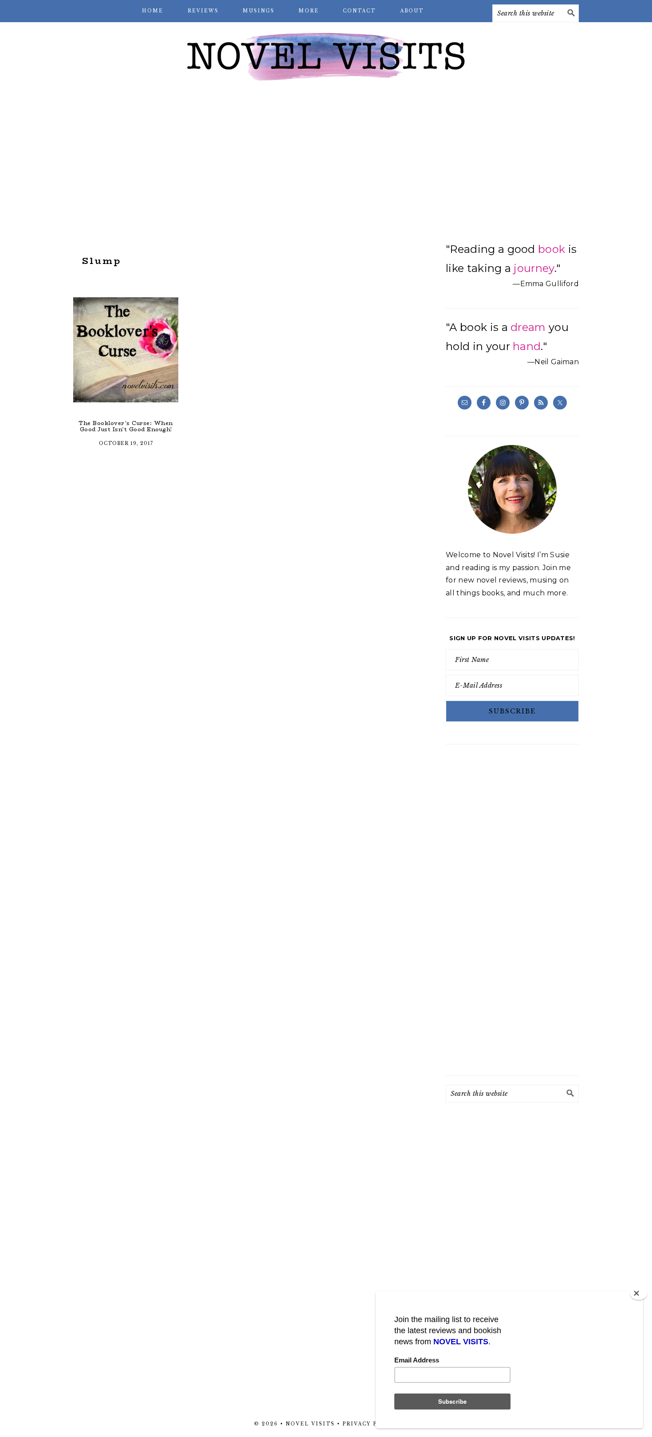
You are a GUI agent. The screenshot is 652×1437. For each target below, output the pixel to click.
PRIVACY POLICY (370, 1424)
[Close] (639, 1293)
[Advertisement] (326, 160)
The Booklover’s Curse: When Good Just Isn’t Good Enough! (126, 426)
